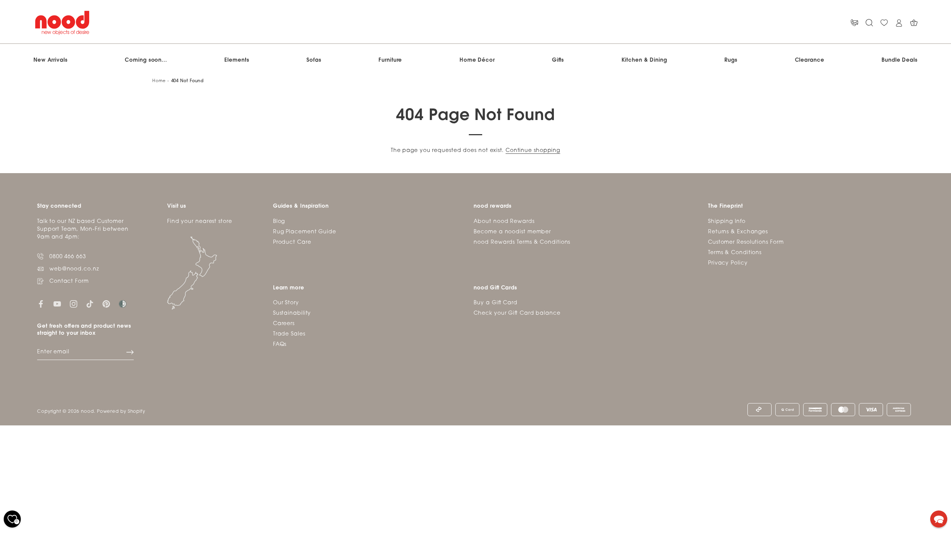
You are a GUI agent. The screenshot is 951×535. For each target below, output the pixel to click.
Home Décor (477, 60)
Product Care (292, 242)
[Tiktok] (90, 304)
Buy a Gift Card (495, 303)
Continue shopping (533, 150)
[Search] (869, 23)
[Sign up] (130, 352)
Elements (236, 60)
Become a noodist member (512, 232)
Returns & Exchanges (738, 232)
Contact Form (69, 281)
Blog (279, 221)
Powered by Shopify (121, 411)
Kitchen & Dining (644, 60)
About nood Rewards (504, 221)
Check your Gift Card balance (517, 313)
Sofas (313, 60)
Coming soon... (146, 60)
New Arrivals (50, 60)
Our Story (286, 303)
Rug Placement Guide (304, 232)
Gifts (558, 60)
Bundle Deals (900, 60)
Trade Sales (289, 334)
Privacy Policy (728, 263)
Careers (284, 324)
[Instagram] (73, 304)
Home (159, 81)
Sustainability (292, 313)
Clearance (809, 60)
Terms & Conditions (735, 253)
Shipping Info (727, 221)
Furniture (390, 60)
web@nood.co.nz (74, 269)
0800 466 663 (67, 257)
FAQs (280, 344)
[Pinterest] (106, 304)
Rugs (730, 60)
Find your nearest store (199, 221)
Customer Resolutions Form (746, 242)
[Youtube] (57, 304)
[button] (938, 519)
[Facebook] (41, 304)
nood (87, 411)
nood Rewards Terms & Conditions (522, 242)
